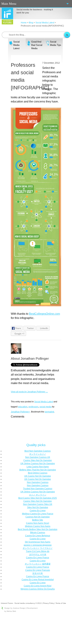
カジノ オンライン (37, 495)
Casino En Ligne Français (37, 570)
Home (24, 22)
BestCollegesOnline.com (44, 313)
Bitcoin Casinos (37, 532)
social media (45, 406)
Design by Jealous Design (14, 608)
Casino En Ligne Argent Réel (37, 586)
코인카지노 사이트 (37, 554)
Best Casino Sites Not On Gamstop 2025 (37, 498)
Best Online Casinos (37, 473)
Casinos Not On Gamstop (38, 517)
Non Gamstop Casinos (37, 482)
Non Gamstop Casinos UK (37, 457)
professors (33, 406)
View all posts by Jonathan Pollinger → (29, 392)
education (22, 406)
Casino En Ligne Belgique (37, 535)
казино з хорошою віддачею (38, 545)
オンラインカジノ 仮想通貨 (38, 564)
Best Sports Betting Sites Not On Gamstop (37, 529)
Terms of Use (61, 603)
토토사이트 (37, 573)
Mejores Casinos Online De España (38, 589)
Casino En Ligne (38, 510)
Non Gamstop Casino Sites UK (37, 504)
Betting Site (37, 520)
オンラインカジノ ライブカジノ (38, 548)
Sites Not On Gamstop (37, 507)
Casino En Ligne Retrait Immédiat (38, 579)
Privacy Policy (48, 603)
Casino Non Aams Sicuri (37, 523)
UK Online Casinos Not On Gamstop (37, 463)
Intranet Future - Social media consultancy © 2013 (21, 603)
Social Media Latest (44, 22)
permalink (49, 412)
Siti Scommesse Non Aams (37, 542)
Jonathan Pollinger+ (20, 412)
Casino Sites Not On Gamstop (37, 460)
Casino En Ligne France (37, 557)
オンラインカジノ (37, 454)
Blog (31, 22)
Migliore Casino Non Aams (37, 526)
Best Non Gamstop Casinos (37, 451)
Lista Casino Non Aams (38, 466)
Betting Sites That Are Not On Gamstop (37, 470)
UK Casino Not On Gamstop (37, 476)
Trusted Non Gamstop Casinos (37, 488)
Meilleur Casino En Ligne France (37, 513)
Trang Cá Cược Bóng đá (37, 551)
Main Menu (8, 3)
